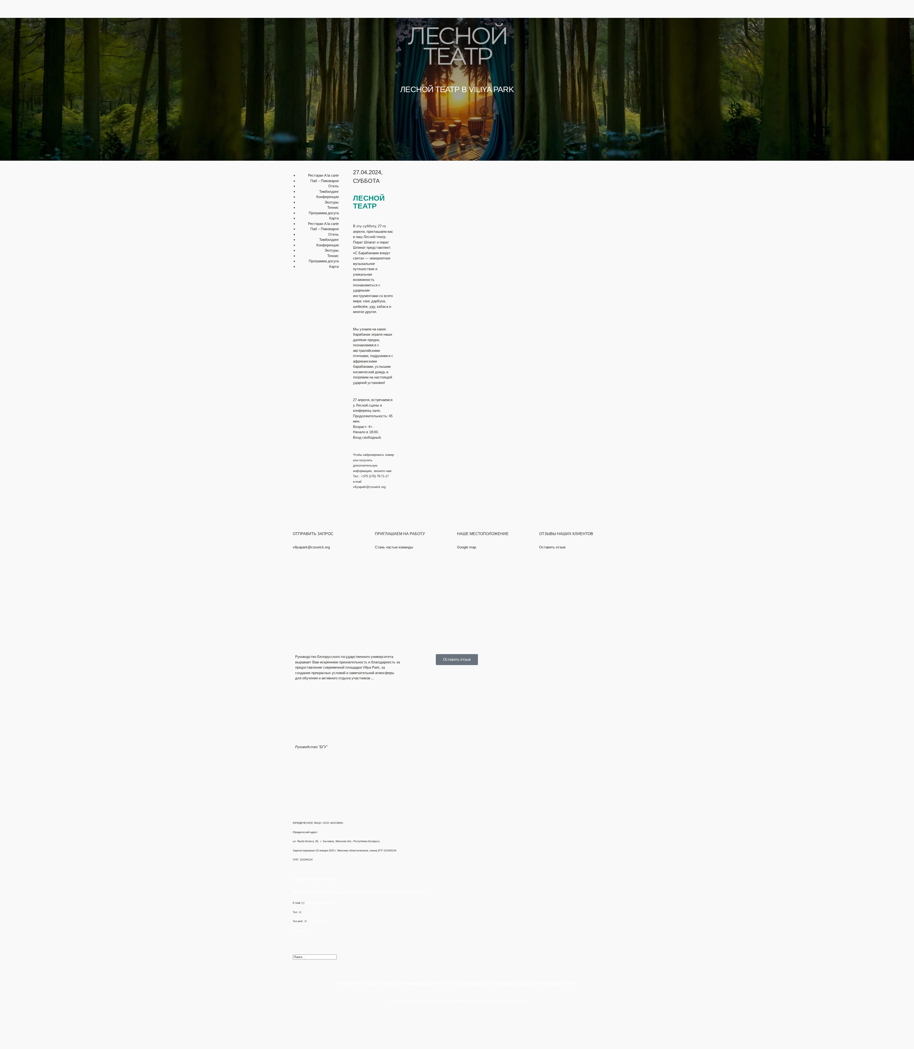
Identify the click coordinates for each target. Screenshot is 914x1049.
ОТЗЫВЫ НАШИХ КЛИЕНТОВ (566, 534)
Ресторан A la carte (323, 175)
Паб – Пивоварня (324, 181)
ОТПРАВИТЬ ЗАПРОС (313, 534)
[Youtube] (312, 30)
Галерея (612, 74)
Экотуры (612, 68)
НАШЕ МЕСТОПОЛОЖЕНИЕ (483, 534)
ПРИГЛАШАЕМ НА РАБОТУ (400, 534)
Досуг (614, 58)
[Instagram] (324, 30)
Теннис (333, 207)
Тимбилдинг (609, 52)
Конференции (607, 47)
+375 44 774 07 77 (318, 921)
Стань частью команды (394, 547)
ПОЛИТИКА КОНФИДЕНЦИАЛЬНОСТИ (416, 984)
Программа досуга (324, 213)
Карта (334, 218)
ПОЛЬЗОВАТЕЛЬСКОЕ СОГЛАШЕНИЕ (484, 984)
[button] (539, 79)
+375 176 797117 (312, 912)
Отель (613, 63)
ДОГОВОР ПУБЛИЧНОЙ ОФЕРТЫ (548, 984)
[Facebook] (299, 30)
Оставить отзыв (552, 547)
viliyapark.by (300, 930)
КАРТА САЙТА (368, 984)
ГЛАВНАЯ (345, 984)
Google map (466, 547)
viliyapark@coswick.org (311, 547)
